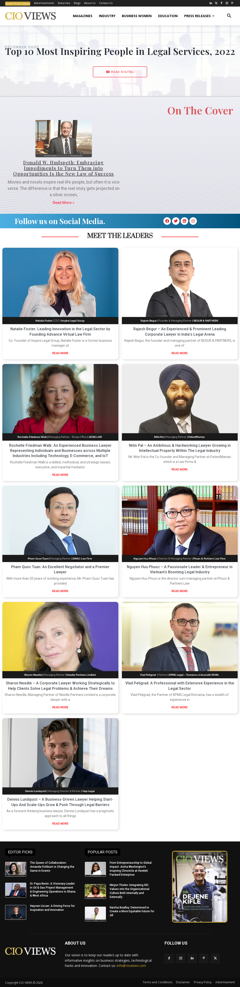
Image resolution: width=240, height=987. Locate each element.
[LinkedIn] (211, 3)
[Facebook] (221, 3)
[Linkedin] (184, 221)
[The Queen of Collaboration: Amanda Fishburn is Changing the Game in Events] (15, 869)
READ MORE (60, 353)
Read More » (63, 202)
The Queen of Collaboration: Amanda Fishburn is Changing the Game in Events (52, 866)
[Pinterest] (232, 3)
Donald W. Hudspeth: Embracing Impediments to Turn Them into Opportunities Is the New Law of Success (63, 168)
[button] (229, 16)
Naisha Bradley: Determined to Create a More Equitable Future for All (132, 911)
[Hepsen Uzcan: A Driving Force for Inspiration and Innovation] (15, 912)
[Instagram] (226, 3)
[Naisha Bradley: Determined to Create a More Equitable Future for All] (95, 914)
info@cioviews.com (131, 965)
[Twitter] (216, 3)
